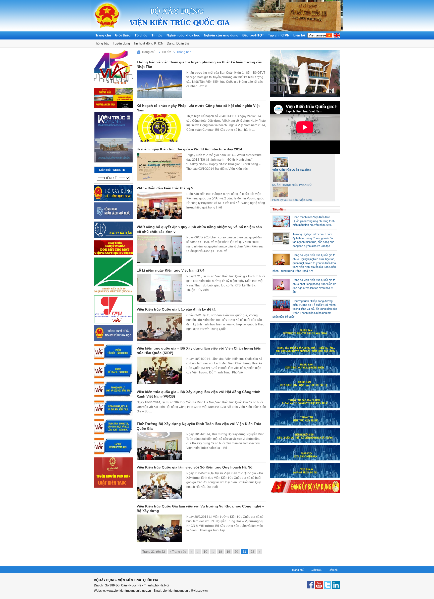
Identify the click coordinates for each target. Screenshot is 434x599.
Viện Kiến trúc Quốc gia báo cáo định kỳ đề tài (176, 309)
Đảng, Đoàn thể (178, 43)
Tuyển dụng (121, 43)
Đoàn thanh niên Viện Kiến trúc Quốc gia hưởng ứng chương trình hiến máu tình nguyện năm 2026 (314, 221)
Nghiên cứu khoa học (183, 35)
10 (205, 551)
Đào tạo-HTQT (253, 35)
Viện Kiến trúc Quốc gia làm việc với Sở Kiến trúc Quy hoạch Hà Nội (195, 467)
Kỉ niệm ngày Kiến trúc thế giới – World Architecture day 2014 (189, 149)
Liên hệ (299, 35)
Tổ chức (141, 35)
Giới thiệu (123, 35)
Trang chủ (103, 35)
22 (252, 551)
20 (236, 551)
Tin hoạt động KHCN (148, 43)
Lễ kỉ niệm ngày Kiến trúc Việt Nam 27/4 (170, 270)
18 (220, 551)
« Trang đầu (178, 551)
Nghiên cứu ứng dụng (221, 35)
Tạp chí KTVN (278, 35)
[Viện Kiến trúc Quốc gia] (107, 30)
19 (228, 551)
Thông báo (101, 43)
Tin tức (156, 35)
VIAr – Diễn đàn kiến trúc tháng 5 (165, 188)
